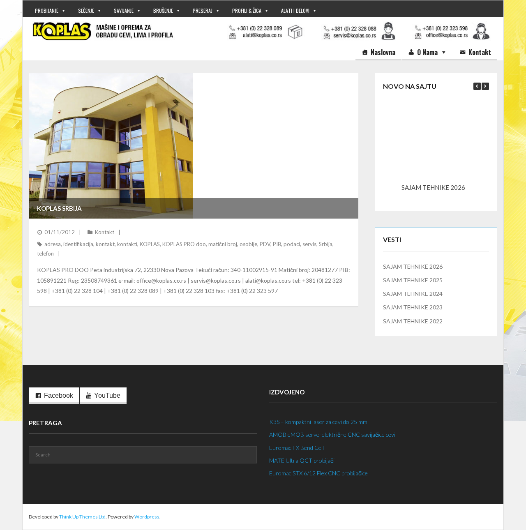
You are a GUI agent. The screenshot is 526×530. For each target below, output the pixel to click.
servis (309, 244)
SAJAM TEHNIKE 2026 (433, 187)
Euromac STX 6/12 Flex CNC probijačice (318, 473)
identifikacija (78, 244)
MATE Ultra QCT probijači (302, 460)
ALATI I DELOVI (295, 10)
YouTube (107, 395)
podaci (292, 244)
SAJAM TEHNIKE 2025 (413, 280)
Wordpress (146, 517)
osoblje (248, 244)
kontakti (127, 244)
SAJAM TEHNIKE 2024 (413, 293)
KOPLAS (150, 244)
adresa (52, 244)
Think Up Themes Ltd (82, 517)
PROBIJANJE (46, 10)
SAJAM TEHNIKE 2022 (413, 321)
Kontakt (479, 52)
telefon (45, 253)
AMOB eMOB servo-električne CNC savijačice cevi (332, 434)
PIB (277, 244)
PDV (265, 244)
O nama (427, 52)
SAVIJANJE (124, 10)
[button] (485, 86)
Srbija (325, 244)
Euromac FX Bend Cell (296, 447)
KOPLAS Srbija (59, 208)
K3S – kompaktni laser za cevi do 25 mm (318, 421)
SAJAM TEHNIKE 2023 (413, 307)
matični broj (222, 244)
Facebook (58, 395)
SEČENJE (86, 10)
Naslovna (383, 52)
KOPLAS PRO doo (184, 244)
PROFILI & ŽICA (246, 10)
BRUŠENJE (163, 10)
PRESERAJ (202, 10)
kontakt (105, 244)
